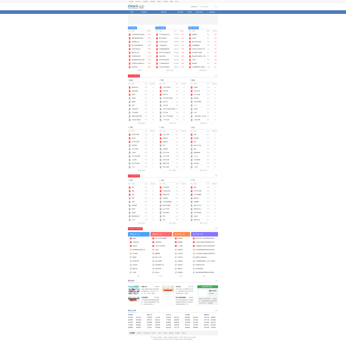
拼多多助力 (135, 67)
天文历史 (149, 327)
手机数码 (213, 327)
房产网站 (195, 322)
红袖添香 (165, 149)
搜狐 (133, 191)
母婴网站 (195, 327)
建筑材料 (176, 320)
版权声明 (176, 337)
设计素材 (206, 322)
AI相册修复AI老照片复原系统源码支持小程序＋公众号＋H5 (205, 246)
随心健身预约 (198, 268)
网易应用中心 (197, 209)
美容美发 (179, 265)
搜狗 (133, 194)
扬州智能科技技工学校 (138, 59)
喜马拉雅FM (166, 212)
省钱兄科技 (157, 268)
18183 (195, 112)
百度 (133, 187)
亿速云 (156, 249)
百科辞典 (157, 325)
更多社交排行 (204, 170)
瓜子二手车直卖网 (168, 116)
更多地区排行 (203, 70)
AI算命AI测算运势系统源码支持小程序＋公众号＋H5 (205, 242)
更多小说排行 (173, 170)
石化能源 (168, 325)
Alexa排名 (165, 333)
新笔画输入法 (135, 41)
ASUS (133, 167)
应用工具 (191, 286)
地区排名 (164, 12)
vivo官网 (134, 159)
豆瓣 (195, 134)
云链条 (133, 272)
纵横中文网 (166, 163)
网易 (195, 187)
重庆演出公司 (135, 52)
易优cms (156, 272)
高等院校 (157, 327)
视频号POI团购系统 (200, 257)
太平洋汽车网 (166, 87)
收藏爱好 (138, 325)
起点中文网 (166, 134)
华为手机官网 (135, 141)
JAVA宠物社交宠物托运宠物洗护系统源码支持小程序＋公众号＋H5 (205, 253)
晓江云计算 (157, 257)
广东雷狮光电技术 (164, 63)
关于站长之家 (153, 337)
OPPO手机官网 (136, 156)
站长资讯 (139, 333)
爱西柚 (133, 257)
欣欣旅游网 (135, 91)
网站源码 (171, 333)
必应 (164, 219)
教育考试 (149, 320)
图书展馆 (149, 322)
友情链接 (170, 337)
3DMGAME (197, 91)
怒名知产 (134, 246)
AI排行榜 (180, 12)
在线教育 (149, 317)
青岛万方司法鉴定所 (164, 52)
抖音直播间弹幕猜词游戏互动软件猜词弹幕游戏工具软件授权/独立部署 (205, 249)
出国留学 (149, 325)
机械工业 (176, 317)
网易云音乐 (197, 219)
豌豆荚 (134, 138)
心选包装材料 (163, 45)
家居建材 (187, 320)
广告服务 (165, 337)
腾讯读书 (165, 138)
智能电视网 (197, 152)
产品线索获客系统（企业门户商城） (205, 261)
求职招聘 (187, 322)
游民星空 (196, 98)
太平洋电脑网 (197, 194)
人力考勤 (179, 246)
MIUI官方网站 (136, 163)
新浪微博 (196, 138)
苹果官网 (134, 145)
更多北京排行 (142, 223)
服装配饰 (211, 293)
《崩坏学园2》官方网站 (200, 117)
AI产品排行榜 (146, 333)
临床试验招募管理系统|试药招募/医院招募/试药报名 (204, 272)
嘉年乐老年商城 (196, 41)
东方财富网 (166, 187)
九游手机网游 (197, 101)
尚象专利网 (162, 56)
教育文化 (149, 314)
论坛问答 (179, 253)
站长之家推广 (158, 261)
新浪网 (134, 212)
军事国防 (157, 322)
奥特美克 (194, 63)
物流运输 (168, 327)
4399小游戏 (197, 94)
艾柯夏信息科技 (136, 56)
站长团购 (165, 1)
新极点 (133, 238)
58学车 (194, 59)
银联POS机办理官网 (213, 291)
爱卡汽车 (165, 94)
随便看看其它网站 (207, 286)
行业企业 (168, 314)
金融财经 (187, 327)
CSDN (133, 219)
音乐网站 (130, 317)
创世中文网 (166, 159)
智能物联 (179, 242)
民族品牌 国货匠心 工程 (198, 56)
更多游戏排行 (204, 123)
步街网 (194, 38)
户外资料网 (135, 112)
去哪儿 (134, 94)
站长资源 (206, 327)
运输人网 (144, 286)
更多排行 (139, 70)
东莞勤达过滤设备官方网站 (138, 64)
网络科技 (206, 314)
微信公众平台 (197, 145)
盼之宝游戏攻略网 (181, 297)
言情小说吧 (166, 167)
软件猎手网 (134, 261)
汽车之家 (165, 91)
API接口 (159, 1)
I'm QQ (196, 156)
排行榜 (190, 12)
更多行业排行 (170, 70)
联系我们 (160, 337)
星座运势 (130, 322)
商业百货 (168, 317)
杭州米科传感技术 (164, 59)
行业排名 (144, 12)
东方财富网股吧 (167, 201)
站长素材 (145, 1)
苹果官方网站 (135, 134)
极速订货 (134, 268)
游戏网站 (191, 297)
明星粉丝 (138, 327)
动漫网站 (130, 327)
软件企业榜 (199, 12)
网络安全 (206, 325)
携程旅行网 (135, 87)
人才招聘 (181, 337)
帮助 (190, 337)
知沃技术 (134, 265)
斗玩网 (159, 333)
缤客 (133, 105)
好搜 (133, 198)
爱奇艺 (134, 209)
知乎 (195, 141)
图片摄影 (138, 320)
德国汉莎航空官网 (137, 116)
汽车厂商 (176, 327)
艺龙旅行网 (135, 109)
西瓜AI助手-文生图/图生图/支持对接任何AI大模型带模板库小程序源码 (205, 238)
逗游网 (196, 109)
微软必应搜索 (166, 205)
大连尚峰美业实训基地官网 (138, 35)
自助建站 (179, 261)
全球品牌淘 (144, 297)
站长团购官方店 (158, 265)
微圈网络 (156, 253)
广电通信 (168, 320)
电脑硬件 (213, 317)
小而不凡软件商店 (159, 246)
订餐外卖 (179, 257)
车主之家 (165, 112)
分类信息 (195, 320)
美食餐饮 (179, 238)
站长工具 (138, 1)
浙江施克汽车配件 (197, 52)
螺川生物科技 (163, 38)
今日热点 (183, 333)
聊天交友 (187, 325)
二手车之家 (166, 119)
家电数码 (168, 322)
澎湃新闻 (165, 198)
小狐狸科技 (134, 242)
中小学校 (157, 317)
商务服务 (176, 325)
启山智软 (134, 253)
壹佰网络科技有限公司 (137, 249)
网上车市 (165, 101)
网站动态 (186, 337)
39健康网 (196, 201)
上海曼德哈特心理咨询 (198, 67)
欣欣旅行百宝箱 (136, 119)
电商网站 (156, 297)
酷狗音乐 (196, 198)
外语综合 (157, 320)
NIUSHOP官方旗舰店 (160, 238)
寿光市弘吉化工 (163, 41)
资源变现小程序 (199, 265)
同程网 (134, 98)
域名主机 (213, 322)
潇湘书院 (165, 141)
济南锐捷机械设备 (164, 49)
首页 (131, 12)
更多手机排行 (142, 170)
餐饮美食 (195, 317)
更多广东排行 (204, 223)
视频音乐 (179, 268)
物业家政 (179, 272)
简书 (164, 145)
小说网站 (130, 325)
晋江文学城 (166, 152)
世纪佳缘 (196, 163)
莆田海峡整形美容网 (137, 38)
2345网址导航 (166, 191)
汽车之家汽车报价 (168, 98)
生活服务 (187, 314)
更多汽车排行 (173, 123)
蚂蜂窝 (134, 101)
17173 (195, 105)
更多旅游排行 (142, 123)
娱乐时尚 (138, 317)
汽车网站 (156, 286)
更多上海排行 (173, 223)
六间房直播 (197, 159)
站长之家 (131, 1)
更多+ (216, 75)
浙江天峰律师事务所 (137, 45)
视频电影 (138, 322)
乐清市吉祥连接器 (164, 67)
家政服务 (187, 317)
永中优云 (178, 286)
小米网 (134, 152)
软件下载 (206, 320)
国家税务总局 (135, 216)
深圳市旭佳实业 (136, 49)
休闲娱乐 (130, 314)
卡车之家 (165, 105)
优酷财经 (194, 34)
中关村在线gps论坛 (164, 34)
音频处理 (179, 249)
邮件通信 (213, 325)
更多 (138, 276)
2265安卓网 (197, 119)
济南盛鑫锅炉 (196, 45)
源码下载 (153, 1)
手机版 (194, 337)
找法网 (196, 216)
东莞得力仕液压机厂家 (198, 49)
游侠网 (196, 87)
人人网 (196, 167)
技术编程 (213, 320)
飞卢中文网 (166, 156)
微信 (195, 149)
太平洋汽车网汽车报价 (169, 109)
